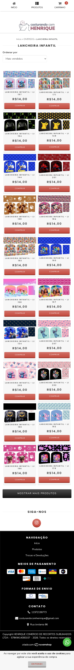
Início (19, 39)
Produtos (37, 549)
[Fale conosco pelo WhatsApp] (67, 642)
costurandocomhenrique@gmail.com (39, 618)
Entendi (37, 664)
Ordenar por (10, 52)
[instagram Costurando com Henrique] (36, 523)
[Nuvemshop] (37, 645)
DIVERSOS (29, 39)
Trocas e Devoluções (37, 555)
